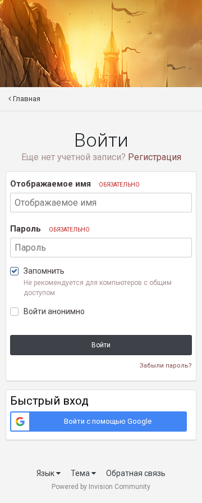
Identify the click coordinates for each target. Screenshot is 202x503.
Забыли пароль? (166, 365)
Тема (81, 473)
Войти (101, 345)
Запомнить (44, 270)
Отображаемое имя (75, 184)
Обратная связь (136, 473)
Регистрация (154, 157)
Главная (25, 98)
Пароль (50, 229)
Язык (46, 473)
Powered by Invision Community (101, 487)
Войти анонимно (54, 311)
